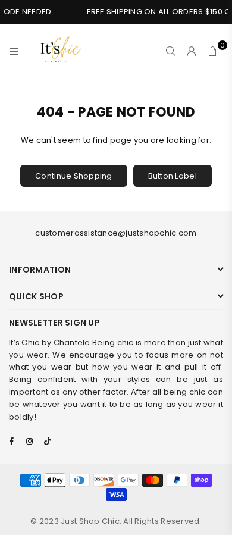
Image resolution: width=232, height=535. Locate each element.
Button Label (172, 176)
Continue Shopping (73, 176)
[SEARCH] (171, 51)
